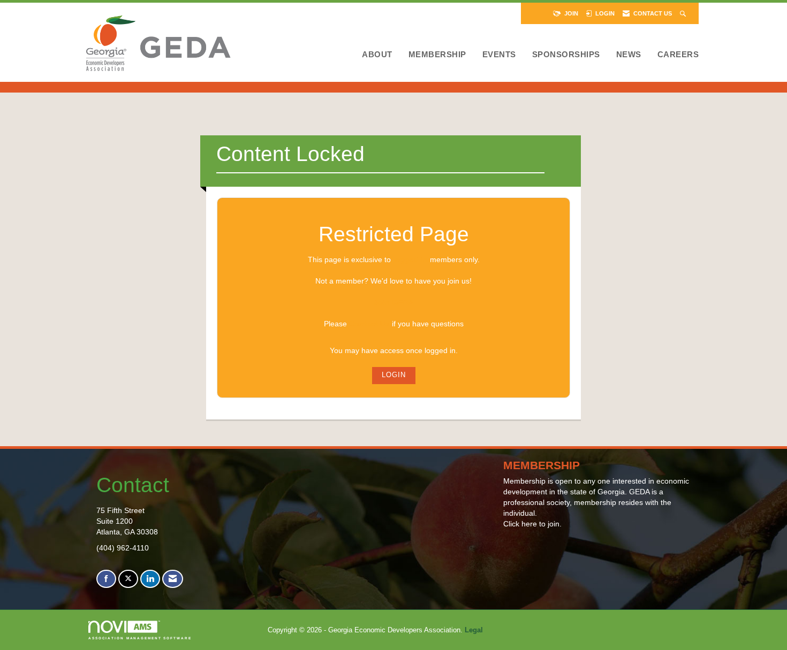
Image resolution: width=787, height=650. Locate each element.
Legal (474, 630)
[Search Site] (684, 13)
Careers (678, 54)
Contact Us (369, 323)
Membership (437, 54)
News (628, 54)
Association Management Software (140, 638)
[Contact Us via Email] (172, 579)
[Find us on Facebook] (106, 579)
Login (394, 375)
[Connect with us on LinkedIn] (150, 579)
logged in (410, 259)
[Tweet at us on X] (128, 579)
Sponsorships (566, 54)
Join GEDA (393, 302)
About (377, 54)
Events (499, 54)
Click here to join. (532, 523)
